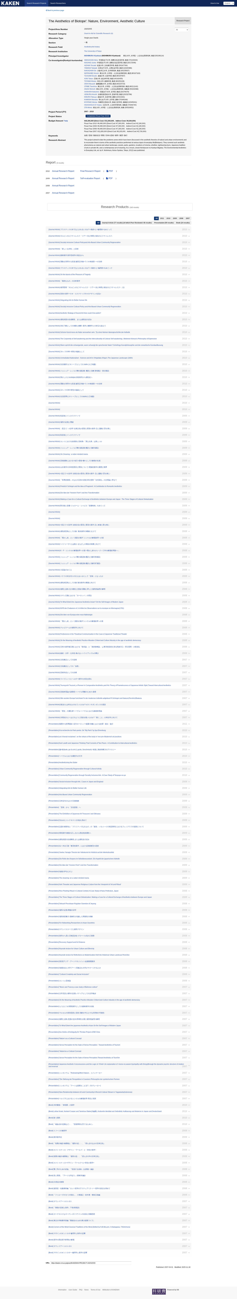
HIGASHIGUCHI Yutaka (93, 105)
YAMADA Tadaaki (90, 68)
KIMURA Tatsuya (90, 97)
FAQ (80, 1290)
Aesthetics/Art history (92, 47)
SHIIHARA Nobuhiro (91, 92)
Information (62, 1290)
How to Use (215, 3)
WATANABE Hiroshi (91, 73)
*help (66, 121)
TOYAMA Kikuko (90, 81)
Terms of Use (95, 1290)
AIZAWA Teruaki (90, 65)
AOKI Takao (88, 79)
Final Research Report (90, 171)
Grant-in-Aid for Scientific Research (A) (98, 33)
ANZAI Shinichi (89, 89)
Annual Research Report (63, 171)
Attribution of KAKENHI (110, 1290)
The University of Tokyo (92, 51)
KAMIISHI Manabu (91, 100)
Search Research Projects (36, 3)
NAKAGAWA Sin (90, 71)
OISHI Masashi (89, 84)
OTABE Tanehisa (90, 86)
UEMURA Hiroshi (90, 94)
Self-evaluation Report (90, 178)
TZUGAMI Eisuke (90, 76)
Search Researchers (58, 3)
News (86, 1290)
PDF (110, 171)
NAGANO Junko (90, 63)
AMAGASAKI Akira (91, 60)
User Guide (73, 1290)
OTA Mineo (88, 108)
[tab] (120, 207)
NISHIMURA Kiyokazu (92, 56)
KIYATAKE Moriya (90, 102)
